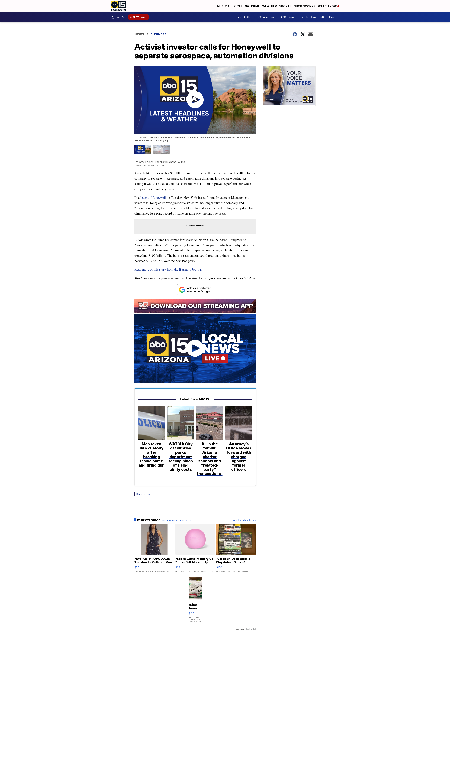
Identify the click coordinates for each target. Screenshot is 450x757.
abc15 (114, 17)
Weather (269, 6)
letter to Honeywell (153, 197)
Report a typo (143, 494)
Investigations (245, 17)
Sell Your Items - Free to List (177, 520)
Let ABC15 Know (286, 17)
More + (333, 17)
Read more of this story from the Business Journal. (168, 269)
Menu (221, 6)
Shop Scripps (304, 6)
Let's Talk (303, 17)
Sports (285, 6)
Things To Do (318, 17)
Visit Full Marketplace (244, 520)
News (139, 34)
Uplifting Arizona (265, 17)
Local (237, 6)
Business (159, 34)
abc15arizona (119, 17)
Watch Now (328, 6)
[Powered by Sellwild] (251, 629)
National (252, 6)
